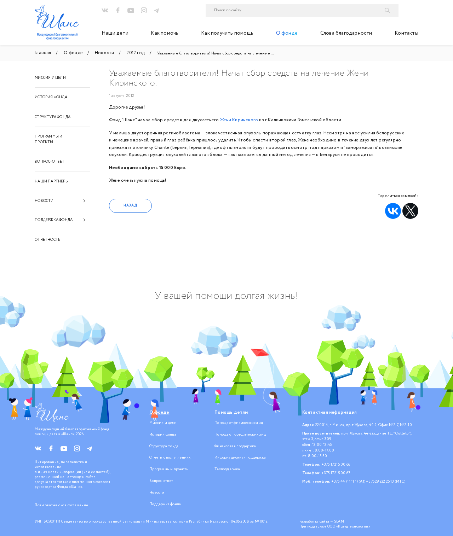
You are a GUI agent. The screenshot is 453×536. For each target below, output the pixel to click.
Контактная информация (329, 412)
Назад (130, 205)
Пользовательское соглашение (61, 505)
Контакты (406, 33)
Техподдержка (227, 469)
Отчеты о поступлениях (169, 457)
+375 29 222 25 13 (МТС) (385, 481)
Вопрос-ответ (49, 161)
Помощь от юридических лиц (240, 434)
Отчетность (47, 240)
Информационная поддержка (240, 457)
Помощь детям (231, 412)
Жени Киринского (239, 120)
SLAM (339, 521)
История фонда (51, 97)
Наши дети (115, 33)
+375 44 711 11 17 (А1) (348, 481)
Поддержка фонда (54, 220)
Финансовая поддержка (235, 446)
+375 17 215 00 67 (335, 473)
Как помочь (164, 33)
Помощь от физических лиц (238, 423)
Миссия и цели (50, 78)
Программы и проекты (48, 139)
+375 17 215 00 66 (335, 464)
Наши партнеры (52, 181)
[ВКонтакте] (393, 211)
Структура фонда (52, 117)
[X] (410, 211)
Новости (44, 201)
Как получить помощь (227, 33)
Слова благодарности (346, 33)
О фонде (287, 33)
